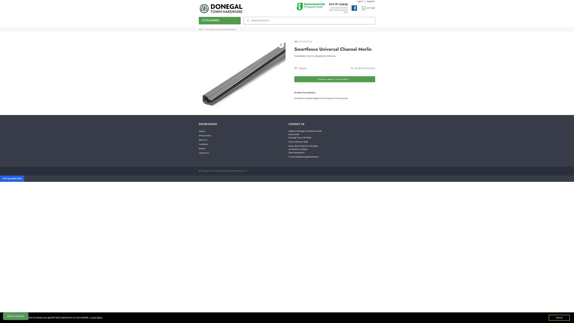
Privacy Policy (205, 135)
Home (201, 29)
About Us (203, 140)
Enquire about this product (333, 79)
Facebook (203, 144)
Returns (202, 148)
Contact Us (204, 153)
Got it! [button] (559, 317)
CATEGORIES (210, 20)
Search (202, 131)
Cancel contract (15, 316)
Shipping (310, 56)
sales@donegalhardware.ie (307, 157)
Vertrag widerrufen (12, 178)
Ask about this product (365, 68)
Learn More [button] (96, 317)
